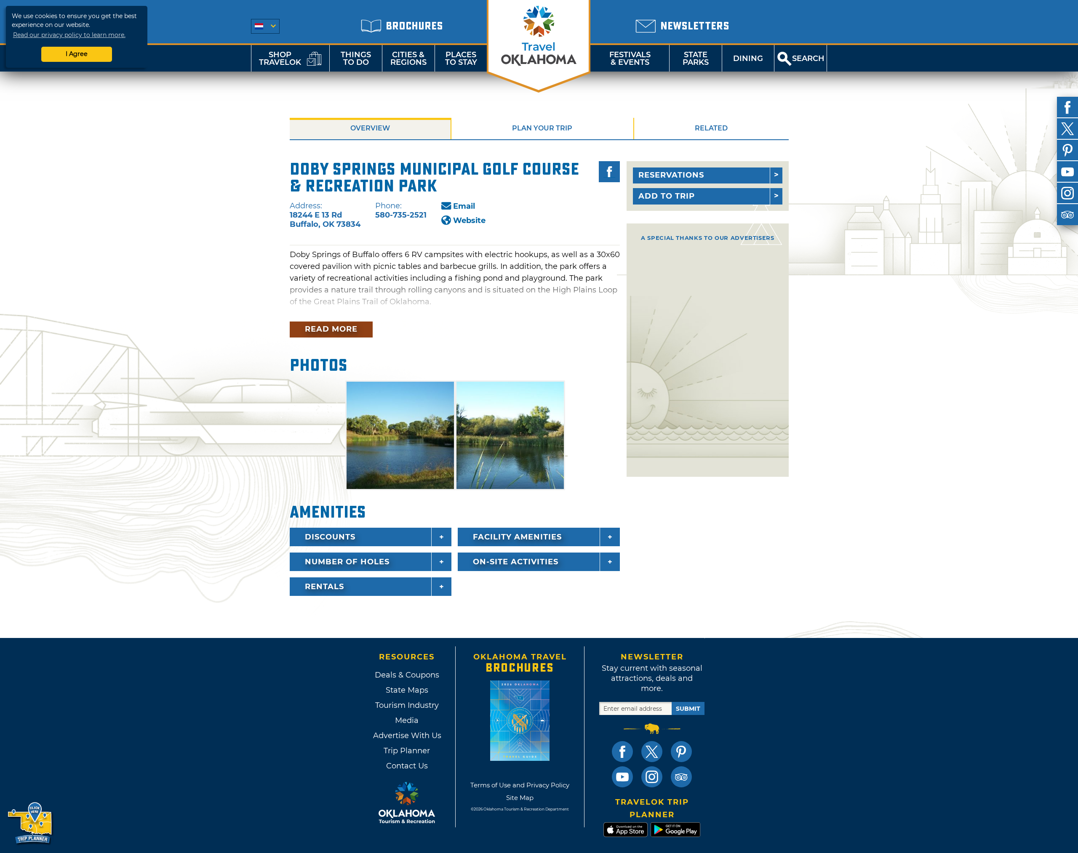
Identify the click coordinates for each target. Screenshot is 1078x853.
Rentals (324, 586)
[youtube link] (622, 776)
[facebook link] (622, 751)
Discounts (330, 537)
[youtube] (1067, 171)
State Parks (696, 58)
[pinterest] (1067, 150)
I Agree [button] (77, 54)
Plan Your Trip (542, 128)
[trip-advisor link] (681, 776)
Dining (748, 58)
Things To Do (356, 58)
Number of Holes (347, 561)
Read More (331, 329)
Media (407, 720)
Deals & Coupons (407, 675)
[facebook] (1067, 107)
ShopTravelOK (280, 58)
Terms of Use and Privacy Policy (519, 785)
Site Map (520, 798)
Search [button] (808, 58)
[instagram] (1067, 193)
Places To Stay (461, 58)
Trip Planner (407, 750)
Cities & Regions (408, 58)
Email (464, 206)
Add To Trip (666, 196)
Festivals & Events (630, 58)
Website (469, 220)
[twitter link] (651, 751)
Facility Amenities (517, 537)
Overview (370, 128)
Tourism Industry (407, 705)
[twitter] (1067, 128)
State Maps (407, 690)
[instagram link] (651, 776)
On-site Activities (515, 561)
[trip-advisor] (1067, 214)
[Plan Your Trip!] (30, 823)
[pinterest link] (681, 751)
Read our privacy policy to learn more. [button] (69, 35)
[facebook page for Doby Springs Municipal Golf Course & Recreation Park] (609, 171)
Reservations (671, 175)
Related (711, 128)
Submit (688, 708)
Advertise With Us (406, 735)
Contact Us (407, 766)
